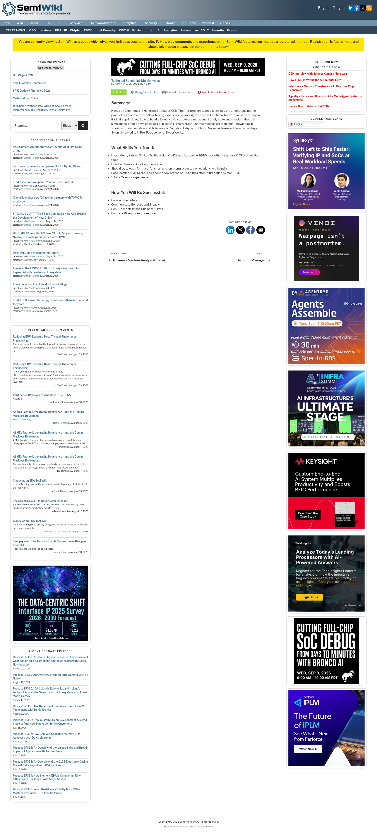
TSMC (88, 30)
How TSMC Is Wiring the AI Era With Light (314, 80)
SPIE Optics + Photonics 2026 (32, 90)
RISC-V (124, 30)
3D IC (205, 30)
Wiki (20, 23)
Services (76, 23)
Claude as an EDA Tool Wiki (30, 480)
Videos (225, 23)
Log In (339, 8)
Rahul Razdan (60, 423)
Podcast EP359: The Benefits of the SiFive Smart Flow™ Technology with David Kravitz (48, 708)
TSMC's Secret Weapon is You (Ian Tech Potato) (43, 182)
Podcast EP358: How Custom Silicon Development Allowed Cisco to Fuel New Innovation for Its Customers (50, 721)
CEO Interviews (40, 30)
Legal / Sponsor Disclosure (178, 826)
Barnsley (28, 260)
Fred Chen (33, 240)
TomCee (28, 291)
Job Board (188, 23)
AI (159, 30)
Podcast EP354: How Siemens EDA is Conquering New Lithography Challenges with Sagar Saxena (47, 777)
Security (151, 23)
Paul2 (31, 185)
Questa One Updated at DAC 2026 (309, 106)
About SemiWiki (205, 826)
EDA (46, 23)
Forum (33, 23)
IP (59, 23)
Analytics (129, 23)
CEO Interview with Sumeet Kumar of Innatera (317, 73)
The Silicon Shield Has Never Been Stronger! (40, 501)
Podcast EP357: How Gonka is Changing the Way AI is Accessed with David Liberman (46, 735)
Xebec (31, 154)
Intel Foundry (106, 30)
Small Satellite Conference (29, 83)
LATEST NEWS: (14, 30)
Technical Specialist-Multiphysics (135, 80)
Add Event (44, 67)
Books (170, 23)
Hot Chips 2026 (23, 75)
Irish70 (32, 307)
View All (58, 67)
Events (232, 30)
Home (6, 23)
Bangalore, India (145, 92)
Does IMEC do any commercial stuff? (36, 252)
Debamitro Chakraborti (55, 531)
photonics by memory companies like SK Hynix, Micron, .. (48, 166)
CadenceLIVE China (25, 98)
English (298, 123)
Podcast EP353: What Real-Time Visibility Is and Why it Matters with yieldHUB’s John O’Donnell (47, 791)
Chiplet (75, 30)
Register (325, 8)
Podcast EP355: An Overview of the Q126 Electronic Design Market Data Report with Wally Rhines (50, 763)
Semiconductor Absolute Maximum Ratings (40, 284)
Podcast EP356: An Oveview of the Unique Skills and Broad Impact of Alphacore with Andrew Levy (50, 749)
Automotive (189, 30)
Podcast (208, 23)
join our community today (208, 47)
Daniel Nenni (31, 157)
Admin (118, 83)
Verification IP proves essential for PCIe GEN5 (42, 395)
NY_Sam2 (33, 170)
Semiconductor (102, 23)
